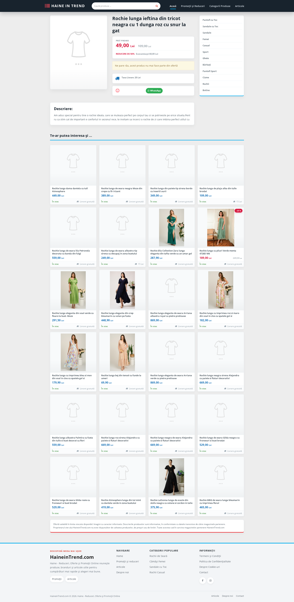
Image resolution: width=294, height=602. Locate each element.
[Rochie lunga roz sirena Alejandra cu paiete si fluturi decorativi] (122, 414)
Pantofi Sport (210, 71)
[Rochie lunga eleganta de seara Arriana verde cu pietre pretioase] (172, 352)
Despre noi (122, 572)
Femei (206, 39)
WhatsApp (155, 90)
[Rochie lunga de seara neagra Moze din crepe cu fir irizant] (122, 165)
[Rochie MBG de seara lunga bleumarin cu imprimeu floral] (221, 477)
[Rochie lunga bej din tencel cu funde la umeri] (122, 352)
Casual (206, 45)
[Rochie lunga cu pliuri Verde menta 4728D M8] (221, 227)
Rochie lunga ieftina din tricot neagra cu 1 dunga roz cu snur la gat (149, 24)
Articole (239, 6)
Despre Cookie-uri (209, 566)
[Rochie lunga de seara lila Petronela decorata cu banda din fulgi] (73, 227)
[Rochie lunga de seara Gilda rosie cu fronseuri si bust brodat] (73, 477)
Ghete (206, 58)
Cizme (206, 77)
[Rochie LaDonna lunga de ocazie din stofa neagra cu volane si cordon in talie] (172, 477)
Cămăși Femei (157, 561)
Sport (205, 51)
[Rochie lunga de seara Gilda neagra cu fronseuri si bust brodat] (221, 414)
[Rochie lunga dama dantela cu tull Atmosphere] (73, 165)
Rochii (206, 83)
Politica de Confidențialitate (215, 561)
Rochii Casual (157, 572)
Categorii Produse (219, 6)
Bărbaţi (207, 64)
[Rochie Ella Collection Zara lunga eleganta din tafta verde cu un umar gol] (172, 227)
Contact (203, 572)
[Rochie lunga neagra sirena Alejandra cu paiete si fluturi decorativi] (221, 352)
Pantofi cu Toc (210, 19)
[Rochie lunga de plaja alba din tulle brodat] (221, 165)
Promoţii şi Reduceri (193, 6)
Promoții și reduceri (127, 561)
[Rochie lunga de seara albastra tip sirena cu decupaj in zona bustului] (122, 227)
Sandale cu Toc (210, 26)
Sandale (207, 32)
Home (119, 556)
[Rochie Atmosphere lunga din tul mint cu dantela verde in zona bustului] (122, 477)
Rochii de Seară (158, 556)
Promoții (57, 579)
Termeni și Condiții (210, 556)
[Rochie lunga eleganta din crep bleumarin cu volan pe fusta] (122, 290)
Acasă (173, 6)
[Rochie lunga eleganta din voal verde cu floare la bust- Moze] (73, 290)
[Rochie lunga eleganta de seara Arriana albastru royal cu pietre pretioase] (172, 290)
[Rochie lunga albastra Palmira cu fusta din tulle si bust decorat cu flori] (73, 414)
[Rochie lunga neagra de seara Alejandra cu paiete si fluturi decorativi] (172, 414)
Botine (206, 90)
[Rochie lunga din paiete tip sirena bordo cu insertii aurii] (172, 165)
